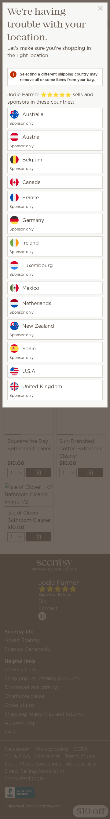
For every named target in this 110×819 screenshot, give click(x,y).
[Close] (100, 8)
